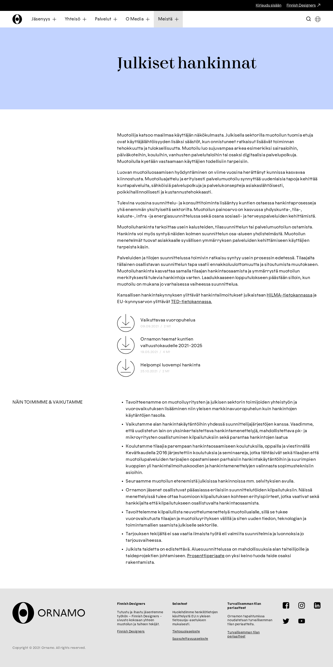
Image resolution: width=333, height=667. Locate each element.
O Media (135, 19)
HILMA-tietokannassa (289, 295)
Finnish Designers (301, 5)
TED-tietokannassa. (191, 302)
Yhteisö (72, 19)
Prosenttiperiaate (206, 556)
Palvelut (103, 19)
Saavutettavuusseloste (190, 638)
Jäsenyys (40, 19)
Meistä (165, 19)
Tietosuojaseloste (186, 631)
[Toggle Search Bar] (308, 19)
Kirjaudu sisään (268, 5)
